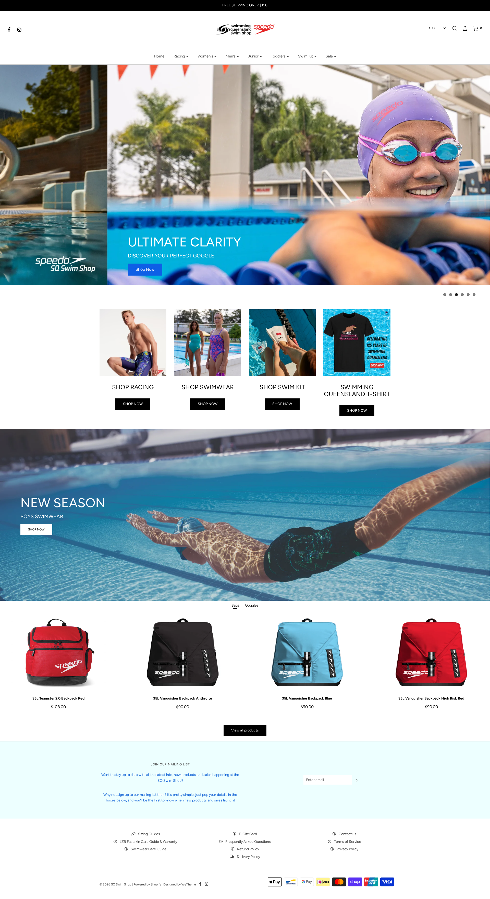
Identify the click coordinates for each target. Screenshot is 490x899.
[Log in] (462, 28)
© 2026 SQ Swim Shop (115, 884)
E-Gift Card (248, 834)
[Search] (454, 28)
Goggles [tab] (252, 605)
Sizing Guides (149, 834)
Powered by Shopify (147, 884)
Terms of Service (347, 841)
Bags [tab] (235, 605)
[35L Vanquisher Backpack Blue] (307, 652)
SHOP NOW (36, 529)
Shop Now (37, 269)
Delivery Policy (248, 857)
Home (159, 56)
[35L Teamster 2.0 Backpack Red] (58, 652)
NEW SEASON (62, 502)
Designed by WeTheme (179, 884)
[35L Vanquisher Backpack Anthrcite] (182, 652)
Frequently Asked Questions (248, 841)
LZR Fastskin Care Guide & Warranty (148, 841)
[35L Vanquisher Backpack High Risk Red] (431, 652)
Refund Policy (248, 849)
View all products (245, 730)
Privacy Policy (347, 849)
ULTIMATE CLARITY (76, 242)
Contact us (347, 834)
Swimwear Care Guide (148, 849)
